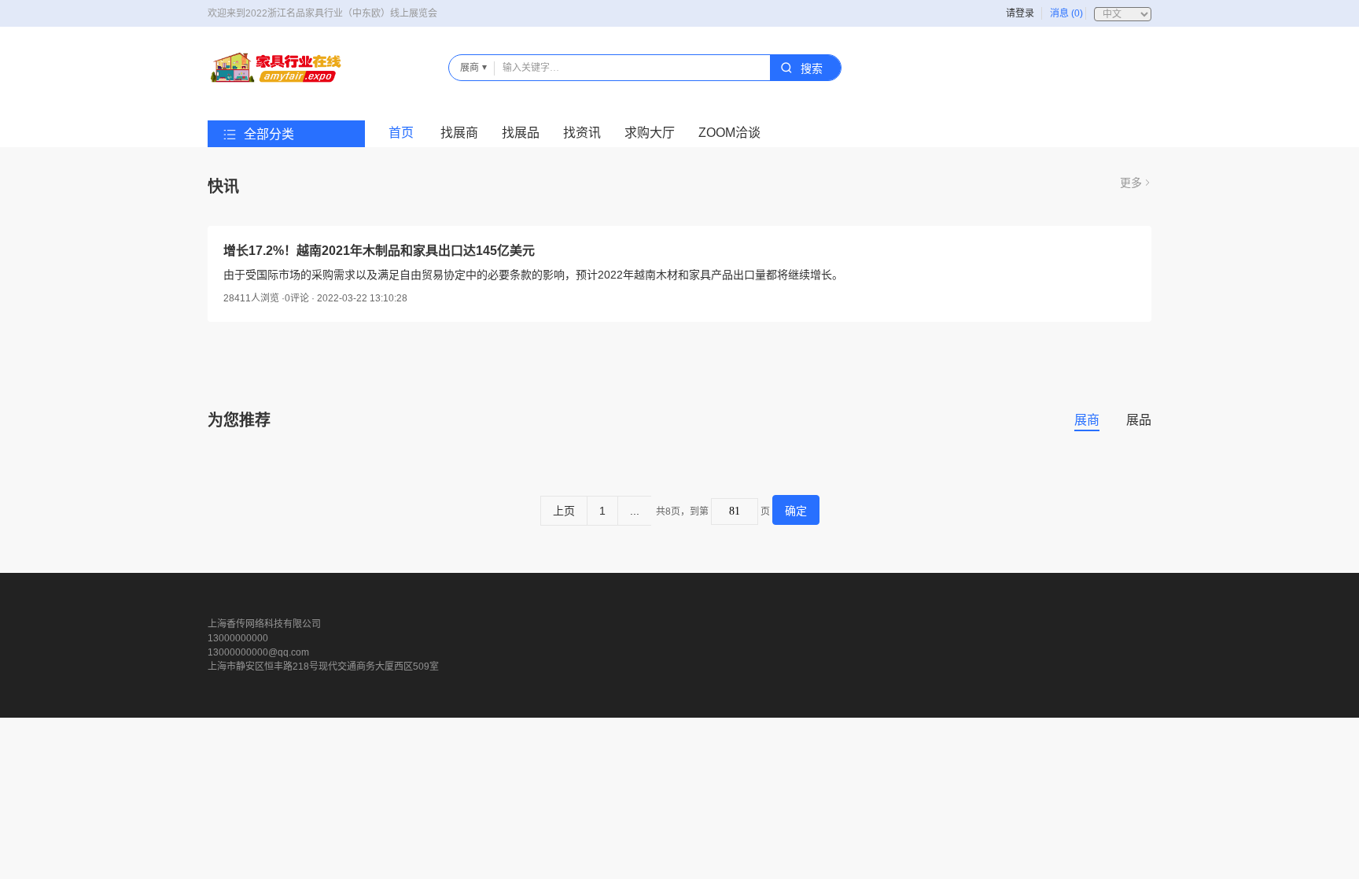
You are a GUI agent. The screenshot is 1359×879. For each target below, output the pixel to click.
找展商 (459, 132)
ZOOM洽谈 (729, 132)
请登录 (1020, 13)
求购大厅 (649, 132)
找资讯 (582, 132)
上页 (564, 510)
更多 (1131, 182)
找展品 (521, 132)
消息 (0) (1066, 13)
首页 (401, 132)
